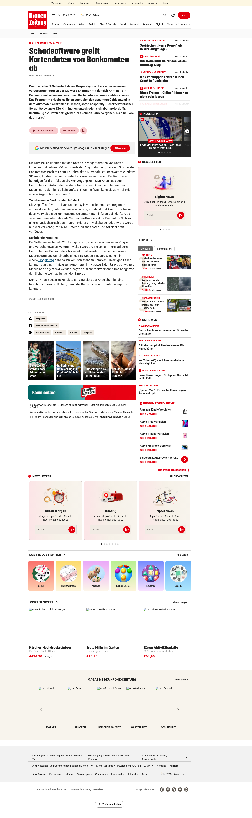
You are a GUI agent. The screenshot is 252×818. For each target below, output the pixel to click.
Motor (170, 24)
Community (85, 3)
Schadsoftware (42, 332)
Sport (123, 24)
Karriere (174, 765)
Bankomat (59, 332)
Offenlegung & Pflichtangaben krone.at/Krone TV (57, 757)
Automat (73, 332)
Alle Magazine (181, 679)
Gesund (134, 24)
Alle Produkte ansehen (172, 469)
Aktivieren (120, 148)
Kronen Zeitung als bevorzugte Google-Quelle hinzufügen (83, 148)
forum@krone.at (112, 417)
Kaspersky (40, 319)
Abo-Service (39, 774)
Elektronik (43, 33)
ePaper (71, 3)
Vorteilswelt (56, 3)
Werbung (161, 765)
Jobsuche (152, 3)
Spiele (54, 33)
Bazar (165, 3)
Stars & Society (108, 24)
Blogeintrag (46, 260)
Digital (159, 24)
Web (32, 33)
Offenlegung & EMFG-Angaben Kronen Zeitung (109, 757)
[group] (41, 360)
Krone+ (55, 24)
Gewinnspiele (102, 3)
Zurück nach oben (110, 804)
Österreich (69, 24)
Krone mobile (120, 3)
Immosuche (137, 3)
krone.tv (185, 24)
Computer (87, 332)
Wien (82, 24)
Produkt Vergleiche (159, 403)
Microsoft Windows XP (46, 325)
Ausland (147, 24)
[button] (176, 24)
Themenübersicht (123, 412)
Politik (92, 24)
